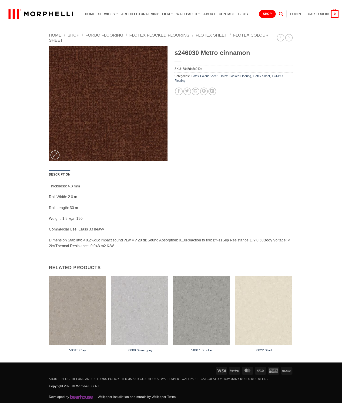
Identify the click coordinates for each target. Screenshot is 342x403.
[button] (295, 14)
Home (55, 35)
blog (243, 14)
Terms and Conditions (140, 379)
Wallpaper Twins (164, 397)
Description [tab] (59, 174)
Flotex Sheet (211, 35)
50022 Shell (263, 350)
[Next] (291, 319)
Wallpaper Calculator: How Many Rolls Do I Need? (225, 379)
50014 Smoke (201, 350)
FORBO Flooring (104, 35)
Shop (73, 35)
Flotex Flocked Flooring (159, 35)
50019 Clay (77, 350)
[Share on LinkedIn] (212, 91)
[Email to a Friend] (195, 91)
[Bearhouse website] (81, 397)
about (209, 14)
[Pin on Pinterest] (204, 91)
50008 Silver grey (139, 350)
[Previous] (49, 319)
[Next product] (280, 37)
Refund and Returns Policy (95, 379)
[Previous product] (288, 37)
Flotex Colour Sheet (204, 76)
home (90, 14)
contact (227, 14)
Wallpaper (186, 14)
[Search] (281, 14)
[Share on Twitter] (187, 91)
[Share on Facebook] (179, 91)
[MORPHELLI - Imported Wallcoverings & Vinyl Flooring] (40, 14)
